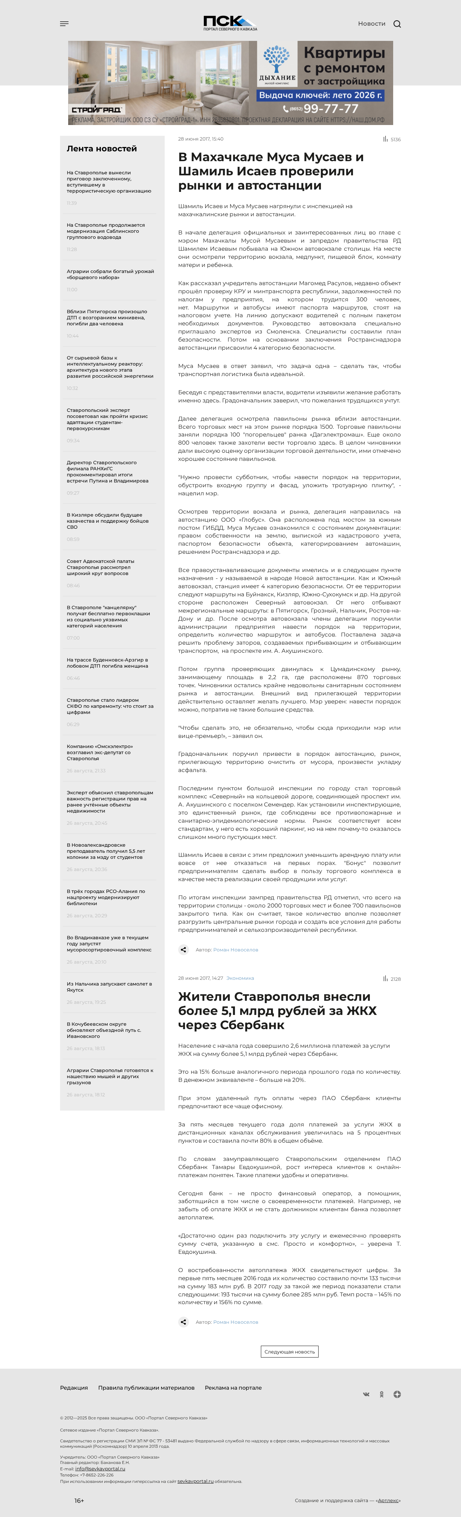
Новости (371, 23)
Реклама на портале (233, 1388)
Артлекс (388, 1500)
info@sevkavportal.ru (100, 1469)
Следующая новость (290, 1352)
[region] (111, 632)
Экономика (240, 978)
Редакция (74, 1388)
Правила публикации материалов (146, 1388)
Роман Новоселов (236, 949)
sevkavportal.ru (196, 1481)
